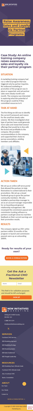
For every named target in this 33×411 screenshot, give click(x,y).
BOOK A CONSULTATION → (16, 399)
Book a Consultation (7, 377)
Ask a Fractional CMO (8, 374)
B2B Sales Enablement (8, 353)
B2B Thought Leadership (9, 356)
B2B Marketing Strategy (9, 345)
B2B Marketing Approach (9, 341)
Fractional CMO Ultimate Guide (11, 370)
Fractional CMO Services (9, 337)
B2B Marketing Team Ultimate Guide (12, 366)
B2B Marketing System (8, 349)
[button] (30, 5)
